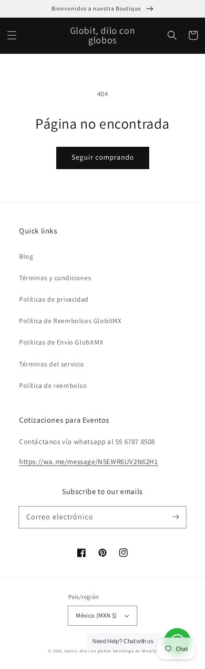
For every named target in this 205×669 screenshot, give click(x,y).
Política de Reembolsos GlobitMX (70, 320)
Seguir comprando (103, 157)
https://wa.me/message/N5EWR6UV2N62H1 (88, 461)
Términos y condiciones (55, 278)
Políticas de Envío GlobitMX (61, 342)
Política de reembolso (53, 385)
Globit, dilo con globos (87, 650)
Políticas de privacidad (54, 299)
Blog (26, 256)
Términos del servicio (51, 364)
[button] (11, 35)
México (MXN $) (96, 615)
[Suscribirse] (175, 517)
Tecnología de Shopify (135, 650)
